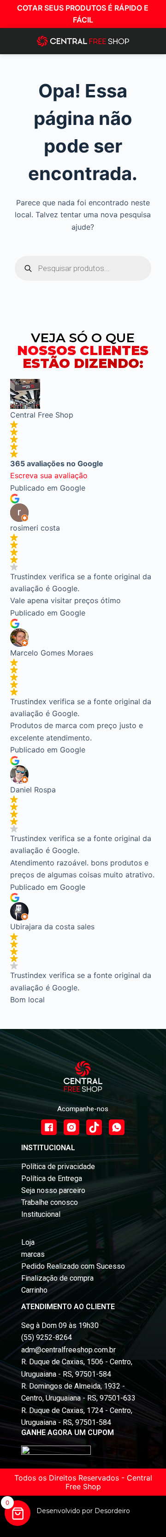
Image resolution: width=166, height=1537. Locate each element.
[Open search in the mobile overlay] (83, 268)
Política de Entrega (51, 1178)
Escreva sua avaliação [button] (49, 475)
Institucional (40, 1214)
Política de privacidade (58, 1166)
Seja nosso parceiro (53, 1190)
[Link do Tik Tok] (94, 1127)
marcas (33, 1254)
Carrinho (34, 1290)
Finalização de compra (57, 1278)
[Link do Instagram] (71, 1127)
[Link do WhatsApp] (117, 1127)
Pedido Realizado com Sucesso (73, 1266)
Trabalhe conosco (49, 1202)
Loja (28, 1242)
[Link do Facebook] (49, 1127)
